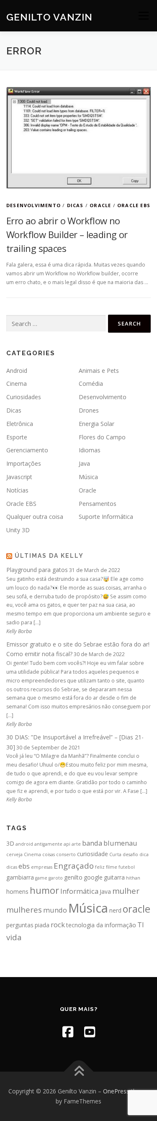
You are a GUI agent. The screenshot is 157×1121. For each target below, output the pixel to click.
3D (10, 843)
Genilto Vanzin (49, 16)
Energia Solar (96, 424)
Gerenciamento (27, 450)
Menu (143, 15)
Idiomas (89, 450)
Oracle (100, 205)
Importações (23, 463)
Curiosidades (23, 397)
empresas (41, 867)
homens (17, 891)
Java (84, 463)
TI (140, 924)
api (67, 844)
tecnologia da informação (101, 925)
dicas (11, 867)
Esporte (16, 437)
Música (88, 477)
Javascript (19, 477)
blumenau (120, 843)
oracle (136, 909)
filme (111, 867)
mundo (55, 910)
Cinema (16, 383)
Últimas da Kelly (49, 555)
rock (58, 924)
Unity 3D (18, 530)
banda (92, 843)
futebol (126, 867)
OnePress (116, 1091)
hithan (133, 878)
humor (44, 890)
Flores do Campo (102, 437)
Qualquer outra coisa (34, 517)
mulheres (24, 909)
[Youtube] (89, 1031)
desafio (130, 854)
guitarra (114, 877)
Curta (115, 854)
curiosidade (92, 854)
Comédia (91, 383)
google (93, 877)
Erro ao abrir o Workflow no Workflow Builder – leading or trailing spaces (67, 234)
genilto (73, 877)
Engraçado (74, 865)
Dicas (75, 205)
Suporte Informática (106, 517)
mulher (125, 890)
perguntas (19, 925)
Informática (79, 891)
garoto (56, 878)
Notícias (17, 490)
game (41, 878)
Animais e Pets (99, 371)
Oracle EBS (133, 205)
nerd (115, 910)
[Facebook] (67, 1031)
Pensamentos (97, 504)
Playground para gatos (37, 570)
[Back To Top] (78, 1072)
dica (144, 854)
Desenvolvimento (33, 205)
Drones (89, 410)
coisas (48, 854)
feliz (100, 867)
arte (76, 844)
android (24, 844)
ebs (24, 866)
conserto (66, 854)
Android (16, 371)
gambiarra (20, 877)
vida (14, 937)
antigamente (48, 844)
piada (42, 925)
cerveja (14, 854)
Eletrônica (19, 424)
